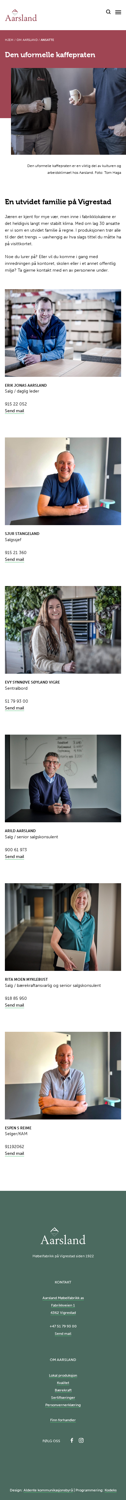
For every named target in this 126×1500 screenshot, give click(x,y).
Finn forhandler (63, 1420)
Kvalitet (63, 1383)
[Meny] (118, 12)
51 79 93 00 (16, 701)
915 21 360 (16, 552)
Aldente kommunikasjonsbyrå (48, 1490)
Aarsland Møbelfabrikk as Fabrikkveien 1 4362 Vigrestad (63, 1305)
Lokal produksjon (63, 1375)
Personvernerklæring (63, 1405)
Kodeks (111, 1490)
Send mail (14, 410)
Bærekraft (63, 1390)
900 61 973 (16, 849)
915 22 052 (16, 404)
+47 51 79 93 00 (63, 1326)
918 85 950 (16, 998)
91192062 (14, 1146)
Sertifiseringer (63, 1397)
